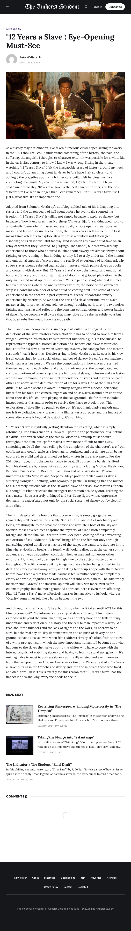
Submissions (68, 877)
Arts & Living (13, 29)
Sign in (97, 6)
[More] (7, 6)
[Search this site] (86, 6)
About (35, 877)
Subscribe (115, 7)
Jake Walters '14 (30, 57)
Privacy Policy (50, 886)
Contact (68, 886)
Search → (83, 886)
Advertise (96, 877)
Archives (112, 877)
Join (83, 877)
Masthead (49, 877)
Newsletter (20, 877)
